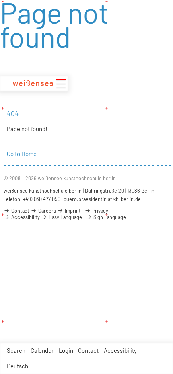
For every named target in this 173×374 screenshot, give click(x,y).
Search (16, 350)
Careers (46, 210)
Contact (88, 350)
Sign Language (109, 217)
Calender (42, 350)
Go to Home (22, 153)
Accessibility (120, 350)
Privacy (99, 210)
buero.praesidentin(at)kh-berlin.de (102, 199)
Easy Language (64, 217)
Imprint (72, 210)
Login (66, 350)
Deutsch (17, 366)
